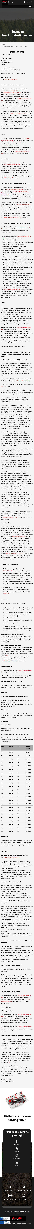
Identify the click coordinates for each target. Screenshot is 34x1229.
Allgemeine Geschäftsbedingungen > (15, 46)
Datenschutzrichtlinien (9, 178)
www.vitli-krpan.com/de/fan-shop (12, 91)
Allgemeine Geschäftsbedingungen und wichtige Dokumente (17, 1212)
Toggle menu (30, 6)
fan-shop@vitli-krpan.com (10, 79)
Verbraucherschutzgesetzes (10, 517)
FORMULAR (6, 594)
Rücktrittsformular (8, 571)
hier (2, 386)
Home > (4, 44)
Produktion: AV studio (18, 1224)
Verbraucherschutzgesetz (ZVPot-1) (12, 92)
